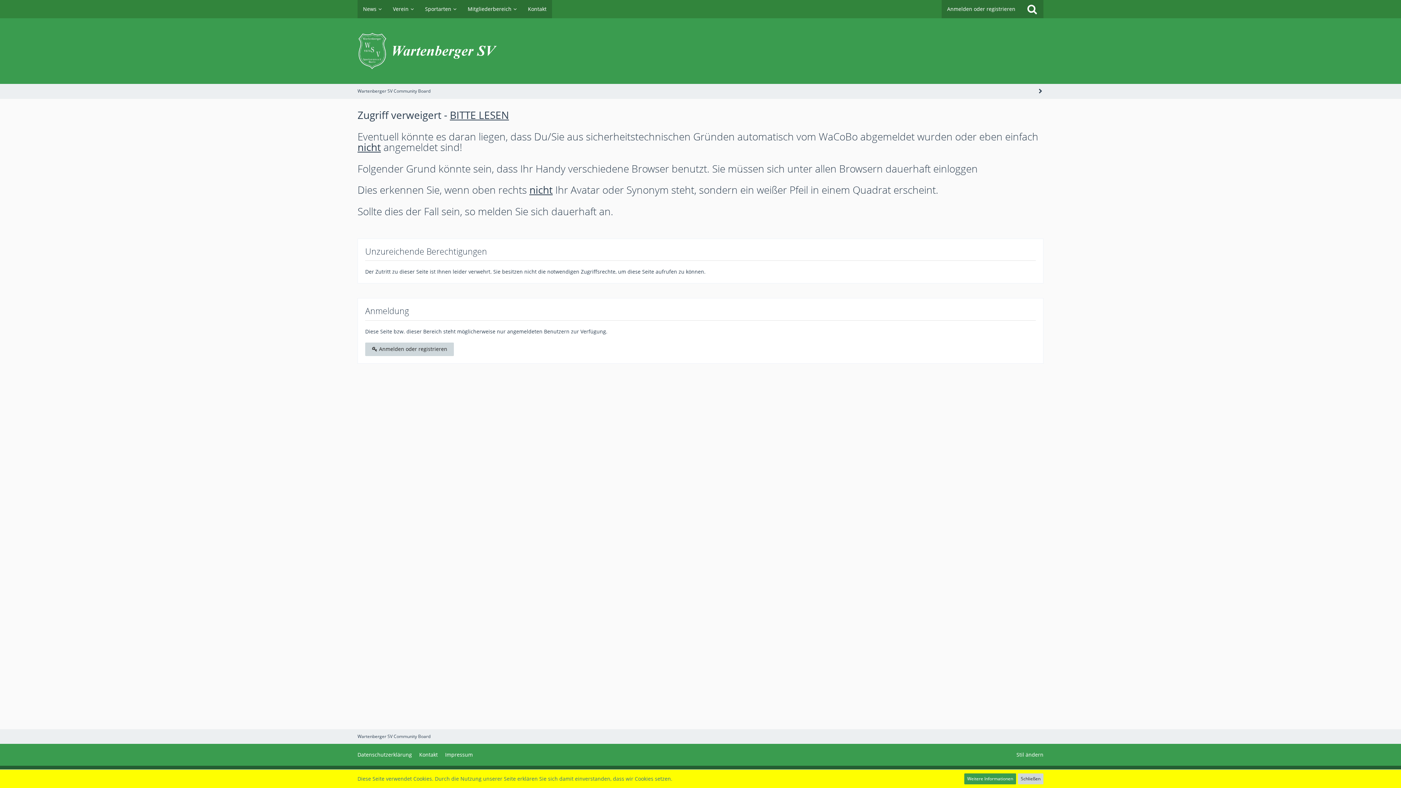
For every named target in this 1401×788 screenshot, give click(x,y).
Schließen (1031, 779)
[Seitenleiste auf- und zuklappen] (1040, 91)
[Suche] (1032, 9)
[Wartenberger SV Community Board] (700, 51)
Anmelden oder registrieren (981, 8)
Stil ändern (1029, 754)
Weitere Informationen (990, 779)
